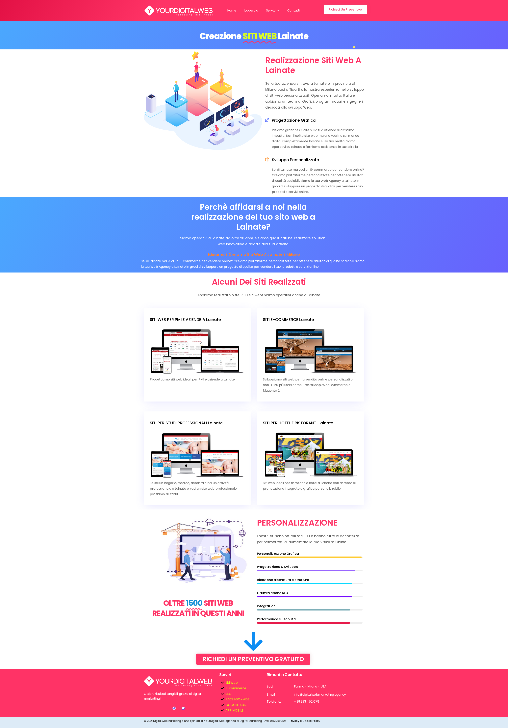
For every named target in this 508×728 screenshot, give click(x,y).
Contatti (293, 10)
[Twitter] (183, 708)
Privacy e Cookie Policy (305, 721)
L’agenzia (251, 10)
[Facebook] (174, 708)
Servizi (270, 10)
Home (231, 10)
